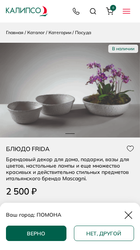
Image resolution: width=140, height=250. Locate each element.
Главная (15, 32)
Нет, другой (103, 233)
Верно (36, 233)
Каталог (36, 32)
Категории (60, 32)
